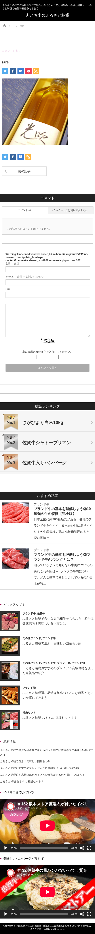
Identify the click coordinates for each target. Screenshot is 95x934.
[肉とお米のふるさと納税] (47, 15)
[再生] (6, 848)
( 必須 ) (13, 263)
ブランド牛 (41, 504)
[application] (47, 825)
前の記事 (24, 171)
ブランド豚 (63, 663)
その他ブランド (32, 638)
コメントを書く (11, 50)
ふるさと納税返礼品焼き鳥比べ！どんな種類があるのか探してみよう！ (42, 774)
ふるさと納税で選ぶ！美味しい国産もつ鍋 (52, 643)
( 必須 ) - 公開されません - (25, 276)
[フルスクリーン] (89, 848)
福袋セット (29, 712)
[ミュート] (82, 848)
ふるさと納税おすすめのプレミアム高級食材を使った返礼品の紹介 (40, 768)
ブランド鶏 (78, 663)
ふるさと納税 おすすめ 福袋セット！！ (50, 717)
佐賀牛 (41, 613)
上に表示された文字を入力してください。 (47, 351)
